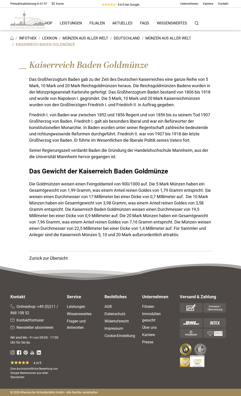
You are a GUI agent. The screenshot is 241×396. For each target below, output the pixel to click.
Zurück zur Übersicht (48, 258)
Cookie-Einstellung (119, 335)
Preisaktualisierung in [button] (28, 3)
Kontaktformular (30, 320)
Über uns (149, 327)
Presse (147, 342)
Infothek (28, 38)
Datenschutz (114, 314)
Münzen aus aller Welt (85, 38)
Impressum (113, 328)
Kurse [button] (59, 3)
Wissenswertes (172, 23)
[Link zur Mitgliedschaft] (186, 349)
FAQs (144, 23)
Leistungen (71, 23)
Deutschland (127, 38)
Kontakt (223, 3)
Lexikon (49, 38)
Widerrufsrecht (116, 321)
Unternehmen (189, 3)
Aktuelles (122, 23)
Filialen (97, 23)
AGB (108, 306)
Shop (47, 23)
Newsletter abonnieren (34, 327)
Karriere (208, 3)
